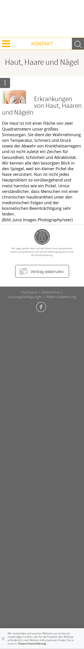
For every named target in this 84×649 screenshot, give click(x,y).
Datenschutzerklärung (32, 643)
